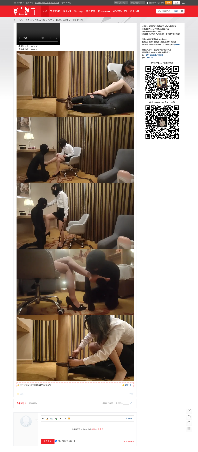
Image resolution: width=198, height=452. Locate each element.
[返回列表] (189, 429)
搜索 (176, 11)
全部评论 (22, 403)
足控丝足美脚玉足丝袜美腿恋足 (47, 3)
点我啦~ (177, 45)
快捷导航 (183, 3)
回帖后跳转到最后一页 (66, 441)
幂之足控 (134, 11)
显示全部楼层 (107, 403)
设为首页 (20, 3)
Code (64, 418)
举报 (131, 394)
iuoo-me (150, 58)
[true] (182, 11)
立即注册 (99, 429)
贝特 (50, 20)
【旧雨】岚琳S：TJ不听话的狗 (69, 20)
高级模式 (129, 418)
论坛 (44, 11)
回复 (22, 394)
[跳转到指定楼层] (131, 403)
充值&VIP (55, 11)
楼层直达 (119, 403)
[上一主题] (189, 417)
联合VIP (67, 11)
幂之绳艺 (14, 20)
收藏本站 (29, 3)
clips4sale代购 (66, 3)
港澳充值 (90, 11)
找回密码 (160, 3)
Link (56, 418)
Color (47, 418)
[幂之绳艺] (14, 3)
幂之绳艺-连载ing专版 (35, 20)
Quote (60, 418)
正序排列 (33, 403)
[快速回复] (189, 411)
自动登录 (152, 3)
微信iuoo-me (104, 11)
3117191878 (158, 55)
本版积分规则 (129, 442)
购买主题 (128, 385)
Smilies (69, 418)
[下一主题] (189, 423)
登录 (93, 429)
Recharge (78, 11)
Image (51, 418)
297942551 (150, 55)
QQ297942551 (120, 11)
